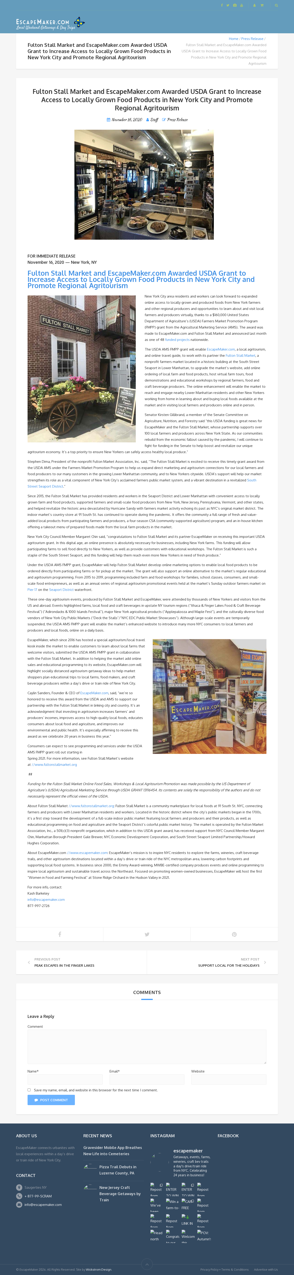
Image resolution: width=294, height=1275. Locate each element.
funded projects (177, 339)
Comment (35, 1026)
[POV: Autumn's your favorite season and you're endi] (204, 1236)
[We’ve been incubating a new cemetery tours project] (157, 1205)
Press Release (252, 39)
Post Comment (54, 1100)
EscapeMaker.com (221, 349)
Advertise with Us (266, 1269)
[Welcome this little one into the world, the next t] (188, 1236)
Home (233, 39)
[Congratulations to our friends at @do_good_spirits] (172, 1236)
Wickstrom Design (98, 1269)
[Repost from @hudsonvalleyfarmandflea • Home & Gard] (157, 1220)
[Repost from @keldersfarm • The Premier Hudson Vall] (204, 1205)
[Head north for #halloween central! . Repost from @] (157, 1236)
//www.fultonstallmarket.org (54, 764)
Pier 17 (32, 589)
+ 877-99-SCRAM (38, 1196)
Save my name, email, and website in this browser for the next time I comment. (96, 1090)
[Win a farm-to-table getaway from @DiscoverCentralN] (172, 1205)
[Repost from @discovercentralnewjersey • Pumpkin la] (204, 1220)
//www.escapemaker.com (87, 853)
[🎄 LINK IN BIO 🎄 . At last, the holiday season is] (188, 1220)
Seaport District (61, 589)
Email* (115, 1071)
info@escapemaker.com (46, 899)
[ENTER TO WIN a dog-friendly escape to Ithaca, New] (172, 1189)
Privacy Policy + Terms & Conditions (225, 1269)
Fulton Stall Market (240, 355)
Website (198, 1071)
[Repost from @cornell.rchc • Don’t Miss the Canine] (157, 1189)
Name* (33, 1071)
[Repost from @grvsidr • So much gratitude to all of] (204, 1189)
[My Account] (255, 5)
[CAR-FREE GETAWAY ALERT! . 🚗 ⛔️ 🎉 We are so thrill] (188, 1205)
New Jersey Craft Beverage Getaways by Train (120, 1193)
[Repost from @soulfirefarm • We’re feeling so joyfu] (172, 1220)
